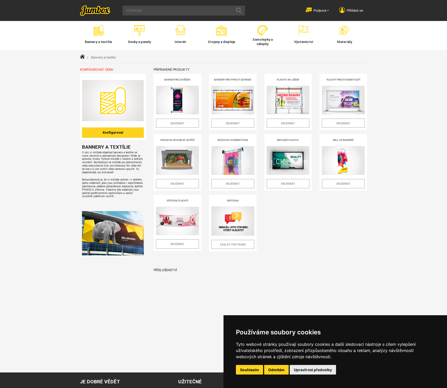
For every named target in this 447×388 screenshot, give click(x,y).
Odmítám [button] (276, 370)
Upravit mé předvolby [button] (313, 370)
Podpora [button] (320, 10)
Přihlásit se (355, 10)
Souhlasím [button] (249, 370)
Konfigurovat (113, 132)
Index (84, 57)
